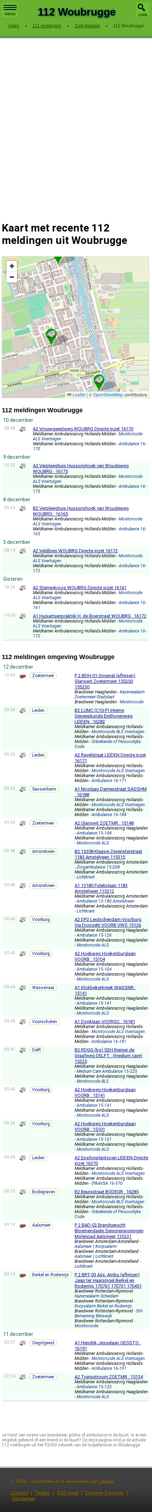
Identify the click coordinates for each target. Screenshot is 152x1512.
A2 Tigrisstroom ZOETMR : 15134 (109, 1376)
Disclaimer (23, 1498)
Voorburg (41, 919)
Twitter (42, 1493)
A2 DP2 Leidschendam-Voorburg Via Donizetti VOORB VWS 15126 (108, 922)
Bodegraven (43, 1191)
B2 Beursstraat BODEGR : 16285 (107, 1191)
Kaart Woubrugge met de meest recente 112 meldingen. (74, 327)
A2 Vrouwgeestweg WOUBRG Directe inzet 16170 (83, 428)
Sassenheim (44, 789)
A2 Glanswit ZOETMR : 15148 (104, 823)
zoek (142, 14)
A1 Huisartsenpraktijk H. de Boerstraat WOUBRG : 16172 (89, 616)
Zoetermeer (43, 675)
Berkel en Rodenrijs (50, 1274)
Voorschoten (44, 1021)
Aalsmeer (41, 1225)
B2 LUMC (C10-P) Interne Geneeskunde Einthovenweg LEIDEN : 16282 (104, 716)
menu (10, 13)
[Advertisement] (76, 125)
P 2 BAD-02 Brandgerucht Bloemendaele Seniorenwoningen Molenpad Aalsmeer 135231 (109, 1230)
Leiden (38, 710)
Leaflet (78, 394)
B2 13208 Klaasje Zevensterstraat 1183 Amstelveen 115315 (108, 854)
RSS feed (67, 1493)
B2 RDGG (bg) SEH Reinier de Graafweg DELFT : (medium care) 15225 (108, 1055)
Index (13, 25)
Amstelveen (43, 851)
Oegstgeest (43, 1342)
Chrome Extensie (104, 1493)
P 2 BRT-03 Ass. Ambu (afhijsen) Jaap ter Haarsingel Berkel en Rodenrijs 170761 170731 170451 (108, 1280)
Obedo (107, 1481)
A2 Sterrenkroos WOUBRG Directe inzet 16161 (80, 587)
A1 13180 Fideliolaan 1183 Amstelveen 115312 (101, 888)
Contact (19, 1493)
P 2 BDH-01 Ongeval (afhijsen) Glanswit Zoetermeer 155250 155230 (105, 681)
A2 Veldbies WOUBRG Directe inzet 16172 (75, 550)
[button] (99, 380)
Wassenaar (43, 987)
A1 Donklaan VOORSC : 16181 (105, 1021)
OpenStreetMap (108, 394)
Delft (36, 1050)
